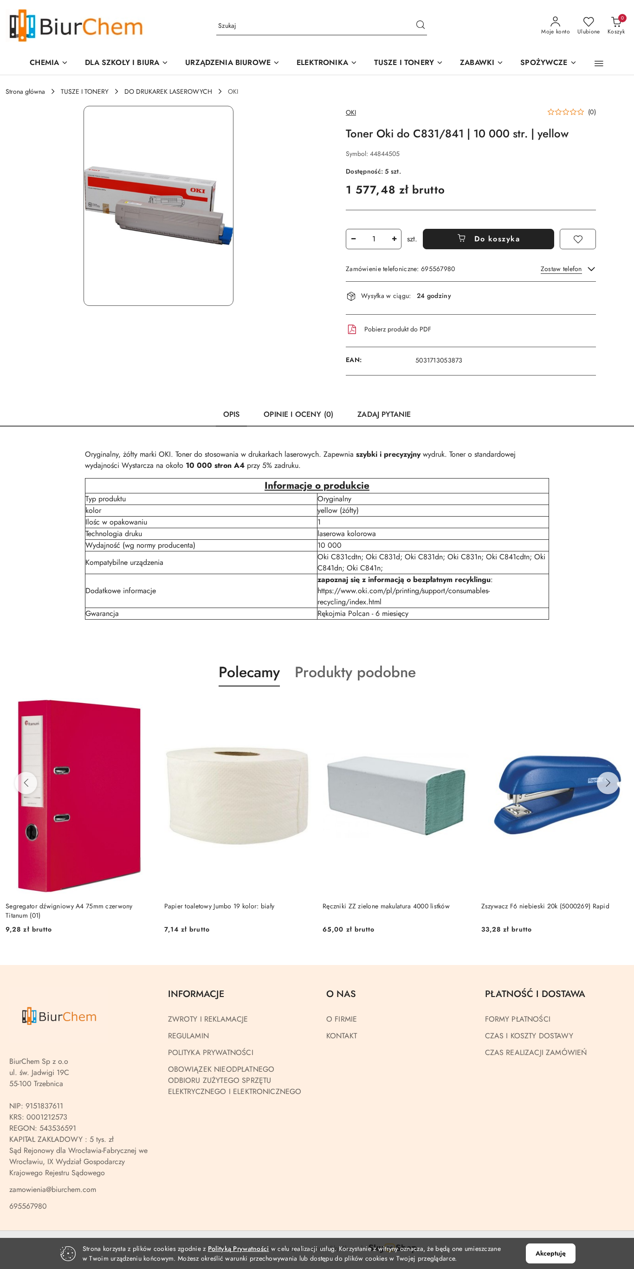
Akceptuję (551, 1253)
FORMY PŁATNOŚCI (517, 1019)
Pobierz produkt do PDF (397, 329)
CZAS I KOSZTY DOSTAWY (529, 1035)
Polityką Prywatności (238, 1248)
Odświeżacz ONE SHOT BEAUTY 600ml (539, 906)
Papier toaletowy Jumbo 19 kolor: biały (61, 906)
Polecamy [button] (249, 672)
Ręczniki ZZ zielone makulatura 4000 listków (227, 906)
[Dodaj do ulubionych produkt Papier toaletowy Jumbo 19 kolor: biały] (142, 708)
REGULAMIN (188, 1035)
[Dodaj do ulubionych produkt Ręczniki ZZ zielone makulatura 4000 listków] (301, 708)
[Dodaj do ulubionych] (578, 239)
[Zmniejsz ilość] (353, 239)
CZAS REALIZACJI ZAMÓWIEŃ (536, 1052)
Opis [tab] (231, 414)
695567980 (28, 1206)
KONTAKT (341, 1035)
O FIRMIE (341, 1019)
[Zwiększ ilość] (394, 239)
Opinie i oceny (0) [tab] (298, 414)
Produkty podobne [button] (355, 672)
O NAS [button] (341, 994)
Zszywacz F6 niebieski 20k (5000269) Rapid (387, 906)
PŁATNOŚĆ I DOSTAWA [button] (535, 994)
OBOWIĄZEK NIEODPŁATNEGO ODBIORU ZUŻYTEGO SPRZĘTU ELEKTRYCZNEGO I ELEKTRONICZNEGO (235, 1080)
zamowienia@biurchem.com (52, 1189)
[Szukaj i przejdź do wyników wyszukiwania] (420, 26)
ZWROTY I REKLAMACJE (208, 1019)
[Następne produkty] (608, 783)
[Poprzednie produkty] (26, 783)
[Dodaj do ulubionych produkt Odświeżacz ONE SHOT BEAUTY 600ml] (618, 708)
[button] (232, 63)
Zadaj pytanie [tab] (384, 414)
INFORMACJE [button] (196, 994)
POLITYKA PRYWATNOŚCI (210, 1052)
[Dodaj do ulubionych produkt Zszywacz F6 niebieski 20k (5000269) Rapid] (459, 708)
